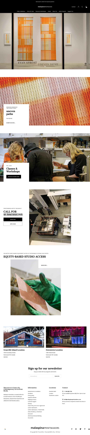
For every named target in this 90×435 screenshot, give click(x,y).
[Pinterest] (84, 429)
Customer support (32, 401)
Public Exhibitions (21, 11)
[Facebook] (71, 429)
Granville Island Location (52, 392)
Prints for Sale (30, 11)
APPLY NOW (13, 224)
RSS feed (58, 432)
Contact (73, 6)
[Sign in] (78, 7)
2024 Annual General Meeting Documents (34, 417)
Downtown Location (53, 395)
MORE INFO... (44, 265)
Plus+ (54, 432)
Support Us (70, 11)
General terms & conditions (34, 391)
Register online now (13, 176)
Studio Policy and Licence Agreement (36, 405)
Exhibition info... (10, 122)
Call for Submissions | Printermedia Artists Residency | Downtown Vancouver (36, 411)
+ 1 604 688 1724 (68, 391)
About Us (55, 11)
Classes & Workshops (41, 11)
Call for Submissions (32, 407)
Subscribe (57, 376)
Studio (49, 11)
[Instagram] (76, 429)
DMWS (50, 432)
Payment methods (32, 397)
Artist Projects (62, 11)
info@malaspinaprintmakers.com (72, 399)
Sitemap (30, 403)
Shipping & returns (32, 399)
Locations (52, 388)
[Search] (82, 7)
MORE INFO (13, 219)
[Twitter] (80, 429)
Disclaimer (30, 393)
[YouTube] (89, 429)
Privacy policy (31, 395)
